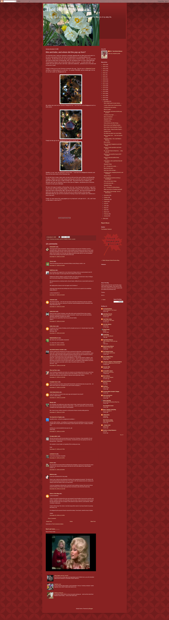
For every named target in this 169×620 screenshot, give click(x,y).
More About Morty (107, 358)
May (105, 207)
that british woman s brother (57, 349)
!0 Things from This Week (108, 320)
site (77, 140)
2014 (104, 89)
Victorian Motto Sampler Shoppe (111, 391)
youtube (73, 239)
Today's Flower (107, 175)
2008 (104, 218)
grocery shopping (64, 239)
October (106, 197)
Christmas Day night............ (110, 114)
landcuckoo (53, 311)
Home (71, 521)
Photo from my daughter (108, 377)
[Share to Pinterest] (69, 237)
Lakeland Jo (53, 454)
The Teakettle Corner (108, 405)
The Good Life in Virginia (56, 417)
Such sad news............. (53, 529)
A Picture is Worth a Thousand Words (112, 361)
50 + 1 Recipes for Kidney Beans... (112, 187)
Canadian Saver (54, 382)
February (106, 214)
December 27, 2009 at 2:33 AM (57, 256)
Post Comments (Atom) (57, 524)
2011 (104, 95)
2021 (104, 75)
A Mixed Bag (106, 414)
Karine (51, 462)
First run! (105, 431)
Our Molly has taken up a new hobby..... (113, 133)
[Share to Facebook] (67, 237)
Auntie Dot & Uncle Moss (108, 372)
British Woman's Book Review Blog (111, 260)
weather (69, 239)
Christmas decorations (55, 239)
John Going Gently (54, 392)
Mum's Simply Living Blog (109, 409)
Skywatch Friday (108, 164)
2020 (104, 77)
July (105, 203)
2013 (104, 91)
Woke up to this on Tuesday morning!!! (113, 189)
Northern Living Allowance (109, 430)
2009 (104, 99)
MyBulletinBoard (54, 338)
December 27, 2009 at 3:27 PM (57, 449)
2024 (104, 68)
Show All (121, 434)
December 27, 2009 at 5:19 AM (57, 306)
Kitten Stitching (107, 400)
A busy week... (106, 426)
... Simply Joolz (106, 425)
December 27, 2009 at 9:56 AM (57, 345)
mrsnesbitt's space (108, 371)
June (105, 205)
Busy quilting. (107, 142)
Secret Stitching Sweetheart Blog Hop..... (111, 401)
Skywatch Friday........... (109, 119)
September (107, 199)
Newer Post (49, 521)
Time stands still (106, 396)
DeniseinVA (53, 246)
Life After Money (107, 324)
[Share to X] (65, 237)
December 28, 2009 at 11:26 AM (57, 488)
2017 (104, 83)
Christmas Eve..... (108, 121)
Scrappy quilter (53, 436)
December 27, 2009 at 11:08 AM (57, 377)
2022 (104, 72)
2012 (104, 93)
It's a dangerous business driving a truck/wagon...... (112, 178)
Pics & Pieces (106, 376)
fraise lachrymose (107, 395)
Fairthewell (105, 416)
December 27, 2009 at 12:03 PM (57, 387)
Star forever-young (108, 420)
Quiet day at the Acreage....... (110, 170)
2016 (104, 85)
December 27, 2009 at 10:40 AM (57, 365)
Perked (104, 330)
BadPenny (52, 270)
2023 (104, 70)
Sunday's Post (107, 131)
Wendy (51, 402)
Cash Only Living (107, 319)
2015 (104, 87)
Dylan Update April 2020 (108, 421)
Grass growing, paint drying (109, 352)
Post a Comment (52, 518)
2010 (104, 97)
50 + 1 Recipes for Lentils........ (111, 166)
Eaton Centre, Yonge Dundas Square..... (113, 129)
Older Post (93, 521)
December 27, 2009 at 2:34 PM (57, 431)
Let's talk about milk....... (109, 183)
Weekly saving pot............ (60, 592)
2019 (104, 79)
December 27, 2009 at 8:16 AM (57, 333)
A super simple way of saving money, (112, 105)
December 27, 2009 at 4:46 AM (57, 295)
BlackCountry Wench (108, 346)
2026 (104, 64)
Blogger (91, 608)
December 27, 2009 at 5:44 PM (57, 458)
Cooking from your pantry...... (110, 107)
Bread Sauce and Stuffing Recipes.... (112, 125)
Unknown (52, 299)
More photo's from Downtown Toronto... (113, 127)
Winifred (52, 474)
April (105, 209)
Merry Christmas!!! (108, 116)
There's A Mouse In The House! (110, 310)
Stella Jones (53, 326)
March (105, 211)
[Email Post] (59, 237)
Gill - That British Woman (116, 51)
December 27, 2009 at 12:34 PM (57, 397)
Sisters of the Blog (54, 493)
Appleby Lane (57, 584)
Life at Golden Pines (108, 356)
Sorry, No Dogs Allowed (108, 336)
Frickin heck (105, 325)
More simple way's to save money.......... (113, 103)
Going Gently (106, 329)
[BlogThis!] (64, 237)
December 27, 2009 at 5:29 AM (57, 321)
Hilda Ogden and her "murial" (61, 575)
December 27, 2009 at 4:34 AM (57, 265)
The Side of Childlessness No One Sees (111, 363)
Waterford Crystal (90, 68)
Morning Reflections (107, 315)
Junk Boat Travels (107, 314)
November (106, 195)
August (106, 201)
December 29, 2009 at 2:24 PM (57, 515)
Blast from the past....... (109, 168)
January (106, 216)
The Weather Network (106, 229)
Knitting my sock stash (108, 347)
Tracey (51, 261)
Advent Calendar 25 (107, 410)
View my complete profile (114, 53)
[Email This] (62, 237)
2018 (104, 81)
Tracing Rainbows (107, 308)
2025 (104, 66)
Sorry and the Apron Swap (110, 181)
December (106, 101)
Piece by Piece (53, 370)
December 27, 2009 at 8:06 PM (57, 469)
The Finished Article (108, 351)
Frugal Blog (106, 334)
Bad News (105, 382)
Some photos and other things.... (111, 123)
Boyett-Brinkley (107, 381)
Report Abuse (105, 223)
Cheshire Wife (106, 367)
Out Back (105, 386)
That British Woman (67, 9)
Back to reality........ (108, 109)
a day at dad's (106, 387)
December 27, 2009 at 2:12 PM (57, 412)
